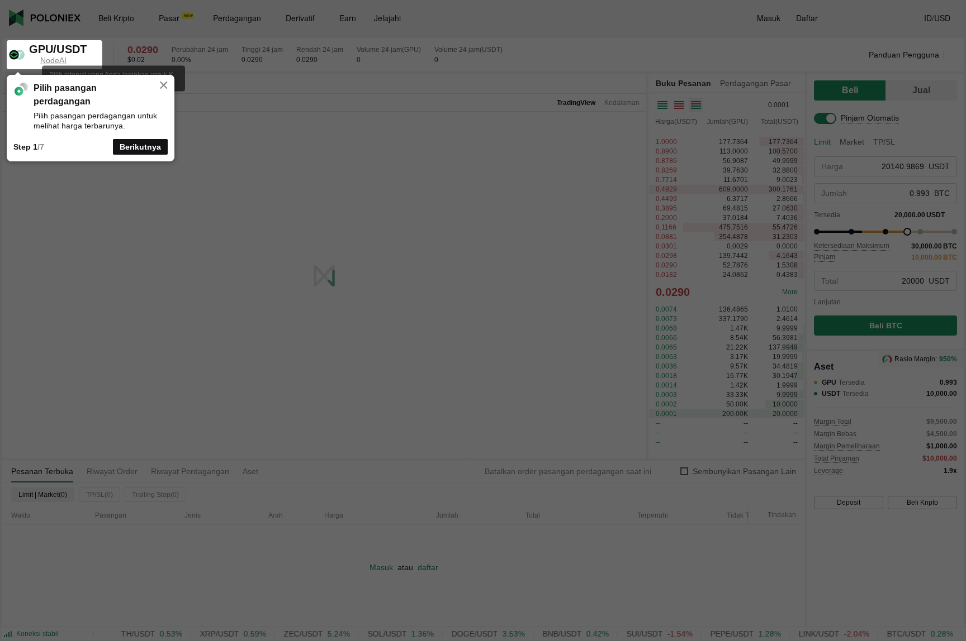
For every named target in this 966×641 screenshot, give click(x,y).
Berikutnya (140, 146)
